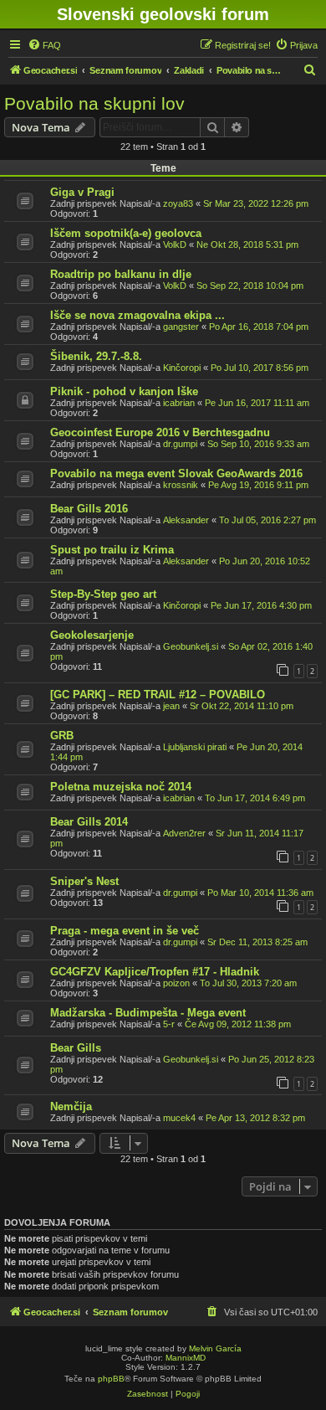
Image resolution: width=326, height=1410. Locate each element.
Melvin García (215, 1348)
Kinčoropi (182, 368)
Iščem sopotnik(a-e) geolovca (125, 233)
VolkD (174, 244)
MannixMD (186, 1357)
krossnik (180, 485)
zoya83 (178, 203)
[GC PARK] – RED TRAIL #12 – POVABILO (157, 694)
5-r (169, 1024)
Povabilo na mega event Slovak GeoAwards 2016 (176, 473)
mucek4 (179, 1118)
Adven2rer (184, 833)
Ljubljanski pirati (195, 747)
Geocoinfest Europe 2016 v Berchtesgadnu (160, 432)
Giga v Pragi (82, 192)
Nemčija (71, 1106)
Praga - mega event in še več (124, 930)
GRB (62, 735)
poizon (176, 983)
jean (171, 706)
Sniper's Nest (84, 881)
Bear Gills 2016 (89, 508)
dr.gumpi (180, 444)
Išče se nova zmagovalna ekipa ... (137, 315)
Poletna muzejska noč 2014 (120, 786)
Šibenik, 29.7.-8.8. (96, 356)
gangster (181, 327)
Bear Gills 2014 (89, 822)
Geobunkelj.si (190, 646)
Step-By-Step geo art (103, 594)
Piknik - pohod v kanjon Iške (124, 391)
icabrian (179, 403)
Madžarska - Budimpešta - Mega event (148, 1012)
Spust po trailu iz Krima (112, 549)
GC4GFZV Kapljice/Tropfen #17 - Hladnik (154, 971)
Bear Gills (75, 1048)
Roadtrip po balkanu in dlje (120, 274)
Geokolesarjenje (92, 635)
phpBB (111, 1378)
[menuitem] (44, 45)
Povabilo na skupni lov (94, 103)
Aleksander (186, 520)
